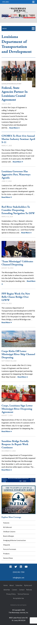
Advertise (7, 590)
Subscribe (19, 585)
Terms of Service (23, 594)
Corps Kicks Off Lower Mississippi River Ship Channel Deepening (18, 339)
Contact (21, 590)
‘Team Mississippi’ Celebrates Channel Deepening (18, 249)
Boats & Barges (8, 536)
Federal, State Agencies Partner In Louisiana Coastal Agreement (18, 74)
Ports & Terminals (9, 549)
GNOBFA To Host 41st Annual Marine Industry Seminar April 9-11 (18, 139)
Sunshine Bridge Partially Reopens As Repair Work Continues (15, 444)
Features (6, 523)
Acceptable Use (18, 598)
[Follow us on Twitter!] (15, 567)
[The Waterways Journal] (18, 10)
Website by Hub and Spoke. (18, 605)
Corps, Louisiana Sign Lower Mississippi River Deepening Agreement (18, 393)
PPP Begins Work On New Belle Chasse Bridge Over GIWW (16, 297)
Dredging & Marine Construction (14, 540)
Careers (14, 590)
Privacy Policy (11, 594)
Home (5, 585)
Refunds (29, 590)
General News (8, 558)
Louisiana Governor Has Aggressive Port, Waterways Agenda (16, 174)
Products (6, 554)
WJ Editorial (7, 527)
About (12, 585)
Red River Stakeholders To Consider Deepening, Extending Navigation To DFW (18, 210)
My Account (28, 585)
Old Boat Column (9, 532)
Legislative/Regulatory (11, 84)
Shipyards (6, 545)
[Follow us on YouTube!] (26, 567)
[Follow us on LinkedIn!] (21, 567)
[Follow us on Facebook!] (11, 567)
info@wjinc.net (18, 578)
